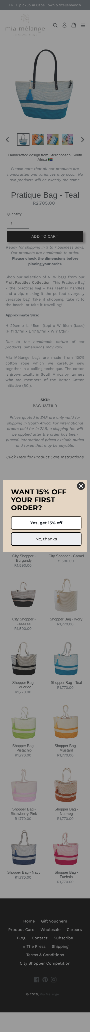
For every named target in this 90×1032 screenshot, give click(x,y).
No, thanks (46, 539)
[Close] (81, 486)
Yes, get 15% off (46, 523)
